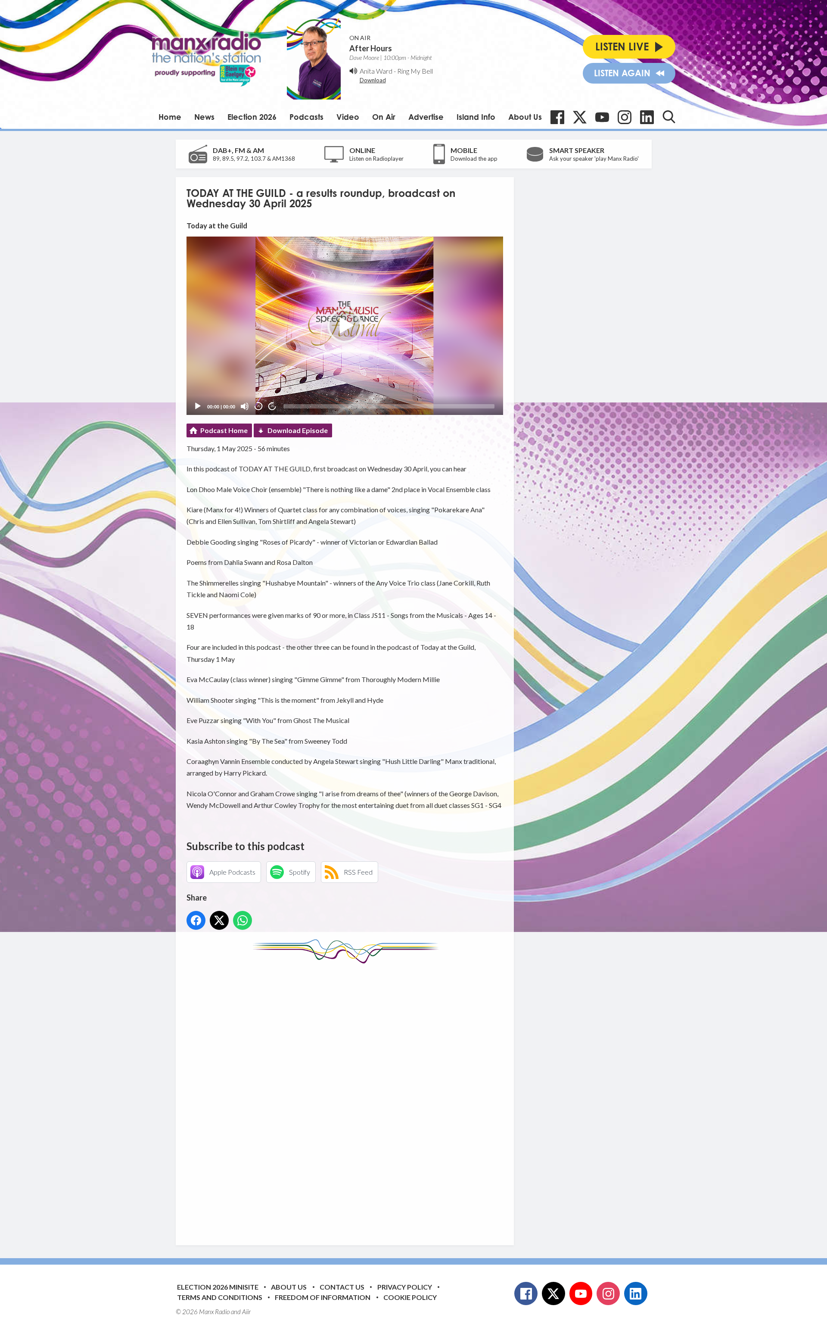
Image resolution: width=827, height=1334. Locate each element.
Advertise (426, 117)
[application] (345, 326)
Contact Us (342, 1287)
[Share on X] (219, 920)
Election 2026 (252, 117)
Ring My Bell (415, 71)
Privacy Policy (404, 1287)
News (204, 117)
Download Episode (297, 430)
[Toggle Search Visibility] (668, 116)
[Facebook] (557, 117)
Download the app (474, 158)
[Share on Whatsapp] (242, 920)
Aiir (246, 1311)
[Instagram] (624, 117)
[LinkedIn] (647, 117)
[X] (580, 117)
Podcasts (306, 117)
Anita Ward (376, 71)
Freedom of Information (322, 1297)
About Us (525, 117)
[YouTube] (602, 117)
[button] (344, 326)
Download (373, 80)
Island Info (476, 117)
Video (347, 117)
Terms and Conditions (219, 1297)
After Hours (370, 48)
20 (258, 406)
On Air (383, 117)
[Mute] (244, 406)
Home (170, 117)
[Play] (197, 406)
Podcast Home (224, 430)
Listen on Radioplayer (376, 158)
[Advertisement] (348, 1098)
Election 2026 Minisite (217, 1287)
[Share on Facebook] (196, 920)
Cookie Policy (410, 1297)
